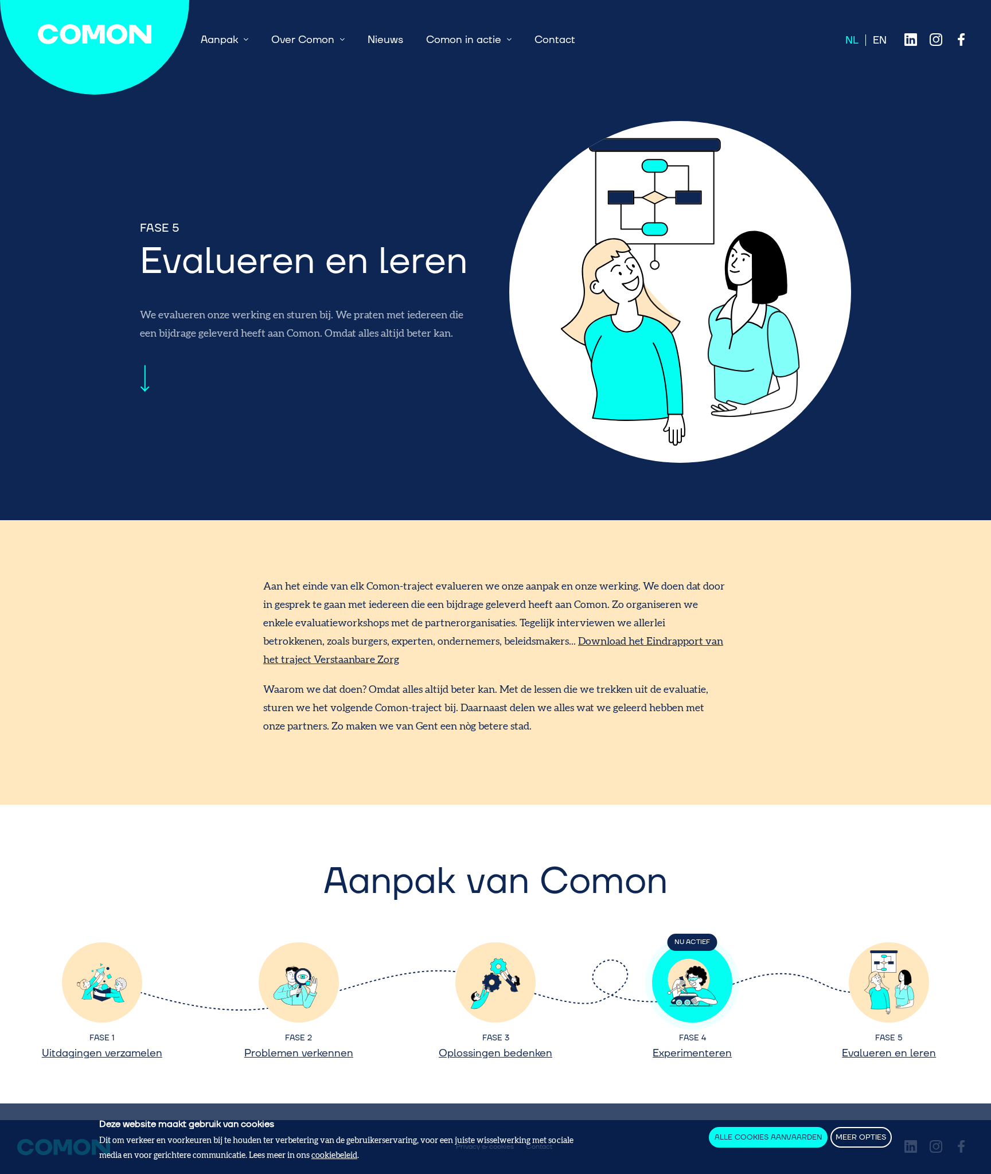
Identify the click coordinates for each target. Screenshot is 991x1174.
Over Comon (302, 40)
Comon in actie (463, 40)
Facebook (961, 40)
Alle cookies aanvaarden (768, 1137)
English (880, 40)
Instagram (936, 40)
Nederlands (851, 40)
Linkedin (911, 40)
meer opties (861, 1137)
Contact (554, 40)
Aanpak (219, 40)
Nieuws (385, 40)
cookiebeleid (334, 1154)
